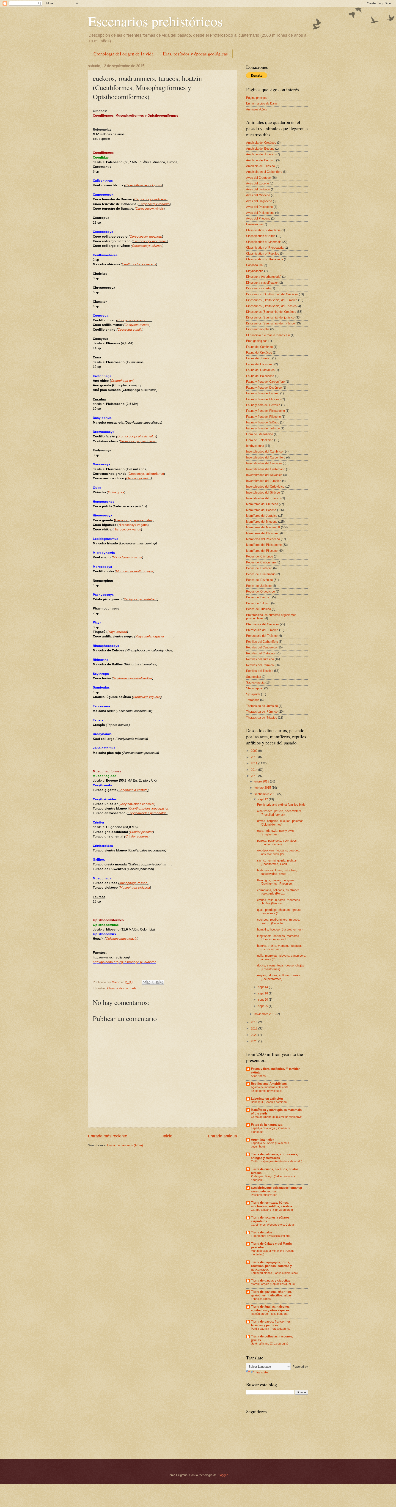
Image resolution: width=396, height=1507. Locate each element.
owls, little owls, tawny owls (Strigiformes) (275, 832)
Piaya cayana (117, 632)
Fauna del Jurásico (258, 358)
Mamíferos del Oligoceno (262, 533)
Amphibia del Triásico (260, 166)
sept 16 (263, 993)
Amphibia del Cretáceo (261, 142)
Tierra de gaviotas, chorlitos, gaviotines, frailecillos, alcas (271, 1293)
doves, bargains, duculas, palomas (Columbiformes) (280, 822)
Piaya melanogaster (154, 636)
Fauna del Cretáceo (259, 352)
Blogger (222, 1475)
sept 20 (263, 999)
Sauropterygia (255, 682)
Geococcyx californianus (146, 473)
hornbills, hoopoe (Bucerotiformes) (279, 929)
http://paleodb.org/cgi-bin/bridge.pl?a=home (124, 962)
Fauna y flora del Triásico (263, 428)
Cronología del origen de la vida (124, 54)
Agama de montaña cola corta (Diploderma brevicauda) (269, 1089)
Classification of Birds (121, 988)
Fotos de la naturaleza (266, 1124)
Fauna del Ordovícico (260, 370)
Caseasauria (254, 224)
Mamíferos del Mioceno (261, 521)
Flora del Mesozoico (259, 434)
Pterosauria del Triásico (262, 635)
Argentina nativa (262, 1139)
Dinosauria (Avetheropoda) (263, 276)
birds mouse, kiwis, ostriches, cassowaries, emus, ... (277, 872)
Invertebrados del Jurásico (263, 481)
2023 (254, 1041)
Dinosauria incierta (258, 288)
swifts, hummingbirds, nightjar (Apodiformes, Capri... (277, 862)
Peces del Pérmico (258, 597)
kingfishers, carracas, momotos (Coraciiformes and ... (278, 937)
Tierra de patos (261, 1232)
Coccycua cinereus (131, 320)
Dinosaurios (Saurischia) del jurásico (270, 317)
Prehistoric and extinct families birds (281, 804)
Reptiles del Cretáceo (260, 653)
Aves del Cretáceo (258, 177)
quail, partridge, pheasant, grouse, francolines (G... (279, 911)
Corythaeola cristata (133, 790)
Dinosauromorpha (257, 329)
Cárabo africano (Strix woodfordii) (272, 1209)
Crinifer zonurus (136, 836)
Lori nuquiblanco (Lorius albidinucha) (274, 1273)
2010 (254, 757)
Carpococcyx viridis (150, 208)
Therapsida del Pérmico (262, 711)
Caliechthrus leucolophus (143, 185)
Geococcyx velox (138, 478)
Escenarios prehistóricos (155, 21)
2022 (254, 1035)
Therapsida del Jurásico (262, 706)
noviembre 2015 (265, 1014)
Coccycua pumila (130, 329)
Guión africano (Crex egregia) (269, 1343)
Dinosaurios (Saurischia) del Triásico (270, 323)
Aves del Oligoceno (259, 201)
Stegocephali (254, 688)
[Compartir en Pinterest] (162, 982)
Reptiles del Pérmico (260, 665)
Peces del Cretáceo (259, 568)
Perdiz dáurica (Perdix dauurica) (271, 1328)
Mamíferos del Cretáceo (262, 504)
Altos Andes (258, 1076)
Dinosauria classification (262, 282)
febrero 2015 (263, 787)
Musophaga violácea (135, 887)
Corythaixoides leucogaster (148, 808)
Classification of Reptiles (262, 253)
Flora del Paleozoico (259, 440)
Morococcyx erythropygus (134, 571)
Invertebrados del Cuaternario (265, 469)
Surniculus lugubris (147, 697)
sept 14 (263, 987)
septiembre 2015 (265, 794)
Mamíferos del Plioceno (262, 550)
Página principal (256, 97)
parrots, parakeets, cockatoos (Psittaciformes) (277, 842)
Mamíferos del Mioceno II (263, 527)
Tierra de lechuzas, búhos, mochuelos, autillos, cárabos (271, 1204)
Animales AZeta (256, 109)
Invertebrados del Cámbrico (264, 451)
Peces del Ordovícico (260, 591)
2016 (254, 1022)
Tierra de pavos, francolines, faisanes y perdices (271, 1323)
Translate (261, 1372)
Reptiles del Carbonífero (262, 641)
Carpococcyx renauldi (154, 204)
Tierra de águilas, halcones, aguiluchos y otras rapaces (270, 1308)
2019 (254, 1028)
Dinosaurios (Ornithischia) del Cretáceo (272, 294)
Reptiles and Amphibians (269, 1083)
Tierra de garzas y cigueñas (270, 1280)
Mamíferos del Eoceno (261, 510)
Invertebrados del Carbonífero (265, 457)
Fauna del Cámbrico (259, 347)
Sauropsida (253, 676)
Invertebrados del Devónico (264, 475)
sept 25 (263, 1006)
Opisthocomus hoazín (121, 938)
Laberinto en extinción (267, 1098)
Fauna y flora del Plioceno (263, 416)
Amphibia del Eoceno (260, 148)
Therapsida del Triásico (261, 717)
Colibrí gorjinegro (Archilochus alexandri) (276, 1161)
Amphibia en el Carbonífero (264, 171)
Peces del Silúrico (258, 603)
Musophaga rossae (133, 883)
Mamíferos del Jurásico (261, 515)
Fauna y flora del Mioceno (263, 399)
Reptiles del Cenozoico (261, 647)
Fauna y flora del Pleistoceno (265, 410)
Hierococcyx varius (127, 529)
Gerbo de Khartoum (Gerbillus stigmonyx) (276, 1117)
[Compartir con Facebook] (157, 982)
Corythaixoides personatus (147, 813)
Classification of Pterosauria (264, 247)
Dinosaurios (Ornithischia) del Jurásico (271, 300)
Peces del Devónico (259, 580)
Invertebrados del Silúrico (263, 492)
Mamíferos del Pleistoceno (264, 544)
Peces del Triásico (258, 609)
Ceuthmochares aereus (139, 264)
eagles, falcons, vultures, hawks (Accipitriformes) (278, 977)
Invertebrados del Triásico (263, 498)
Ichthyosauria (255, 445)
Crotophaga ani (122, 380)
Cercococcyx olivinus (147, 245)
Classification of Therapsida (264, 259)
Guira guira (116, 492)
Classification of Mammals (263, 242)
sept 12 (263, 799)
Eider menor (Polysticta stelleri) (270, 1236)
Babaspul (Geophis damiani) (269, 1102)
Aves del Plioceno (258, 218)
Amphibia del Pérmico (260, 160)
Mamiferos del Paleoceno (263, 539)
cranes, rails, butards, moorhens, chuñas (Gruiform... (279, 901)
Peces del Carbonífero (261, 562)
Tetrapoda (252, 700)
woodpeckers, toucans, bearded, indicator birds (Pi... (278, 852)
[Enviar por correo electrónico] (144, 982)
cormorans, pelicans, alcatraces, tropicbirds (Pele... (278, 891)
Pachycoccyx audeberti (140, 599)
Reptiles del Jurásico (260, 659)
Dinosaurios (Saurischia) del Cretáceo (271, 311)
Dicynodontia (254, 271)
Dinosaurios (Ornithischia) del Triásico (271, 306)
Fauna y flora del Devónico (264, 387)
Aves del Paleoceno (259, 207)
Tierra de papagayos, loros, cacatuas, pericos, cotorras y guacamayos (271, 1265)
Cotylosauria (254, 265)
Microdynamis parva (127, 557)
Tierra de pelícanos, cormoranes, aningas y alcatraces (274, 1156)
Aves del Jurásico (258, 189)
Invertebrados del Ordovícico (265, 486)
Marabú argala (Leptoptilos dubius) (273, 1284)
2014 (254, 769)
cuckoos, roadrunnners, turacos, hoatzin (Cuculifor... (278, 921)
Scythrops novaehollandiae (132, 678)
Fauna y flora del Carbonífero (265, 381)
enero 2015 (262, 781)
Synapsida (253, 694)
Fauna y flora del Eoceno (262, 393)
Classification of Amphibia (263, 230)
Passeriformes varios (264, 1195)
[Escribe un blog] (148, 982)
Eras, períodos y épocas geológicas (195, 54)
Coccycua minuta (136, 325)
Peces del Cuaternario (260, 574)
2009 (254, 750)
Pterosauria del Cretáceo (262, 624)
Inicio (167, 1136)
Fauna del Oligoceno (259, 364)
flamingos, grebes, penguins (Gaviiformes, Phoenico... (275, 881)
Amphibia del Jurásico (260, 154)
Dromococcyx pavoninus (137, 441)
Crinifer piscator (141, 832)
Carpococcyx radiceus (150, 199)
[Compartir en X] (153, 982)
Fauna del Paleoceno (260, 376)
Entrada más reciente (107, 1136)
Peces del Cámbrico (259, 556)
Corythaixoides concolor (137, 804)
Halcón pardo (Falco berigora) (270, 1313)
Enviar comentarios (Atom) (125, 1145)
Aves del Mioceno (258, 195)
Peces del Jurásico (259, 585)
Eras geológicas (256, 341)
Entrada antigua (222, 1136)
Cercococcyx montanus (150, 241)
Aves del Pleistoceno (260, 212)
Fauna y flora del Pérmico (263, 405)
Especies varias (261, 1299)
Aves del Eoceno (257, 183)
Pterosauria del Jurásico (262, 630)
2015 (254, 776)
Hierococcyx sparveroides (133, 520)
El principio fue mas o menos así (268, 335)
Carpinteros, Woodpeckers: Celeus (272, 1224)
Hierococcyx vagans (133, 525)
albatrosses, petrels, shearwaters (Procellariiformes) (279, 812)
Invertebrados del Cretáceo (264, 463)
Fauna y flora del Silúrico (262, 422)
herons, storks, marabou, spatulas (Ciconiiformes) (279, 947)
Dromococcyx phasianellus (136, 436)
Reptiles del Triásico (259, 671)
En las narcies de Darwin (262, 103)
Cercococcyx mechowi (146, 236)
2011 (254, 763)
